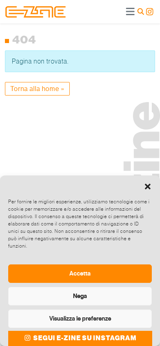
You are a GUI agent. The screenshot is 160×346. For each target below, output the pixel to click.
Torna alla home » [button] (37, 89)
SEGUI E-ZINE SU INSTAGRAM (84, 338)
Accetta (80, 273)
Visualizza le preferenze (80, 318)
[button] (148, 186)
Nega (80, 296)
